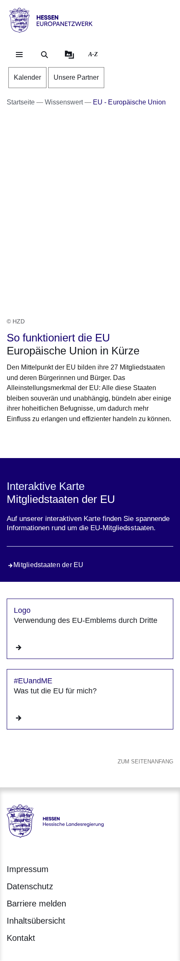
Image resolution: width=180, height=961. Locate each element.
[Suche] (44, 54)
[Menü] (19, 54)
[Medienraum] (69, 54)
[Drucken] (78, 439)
